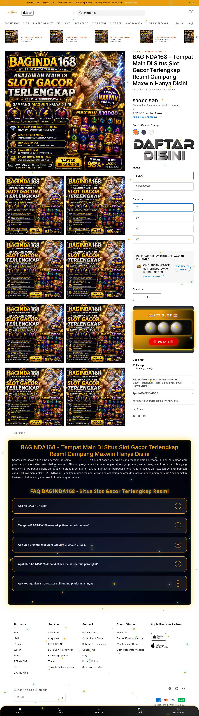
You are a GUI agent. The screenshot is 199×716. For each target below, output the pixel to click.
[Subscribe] (61, 698)
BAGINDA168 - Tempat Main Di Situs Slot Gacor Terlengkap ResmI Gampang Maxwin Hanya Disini (82, 3)
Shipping (151, 105)
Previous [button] (6, 2)
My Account (89, 632)
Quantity (138, 289)
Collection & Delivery (94, 638)
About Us (122, 632)
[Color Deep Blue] (143, 132)
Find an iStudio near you (130, 638)
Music (17, 655)
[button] (12, 23)
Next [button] (192, 2)
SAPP (139, 712)
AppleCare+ (54, 632)
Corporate (54, 638)
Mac (16, 632)
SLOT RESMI (99, 23)
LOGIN (60, 712)
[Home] (12, 12)
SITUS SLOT (64, 23)
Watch (17, 650)
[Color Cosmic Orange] (136, 132)
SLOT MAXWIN (133, 23)
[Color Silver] (151, 132)
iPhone (18, 644)
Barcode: (156, 90)
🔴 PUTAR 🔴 (163, 341)
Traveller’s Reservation (61, 667)
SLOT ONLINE (55, 644)
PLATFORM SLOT (43, 23)
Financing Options (58, 655)
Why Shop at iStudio (128, 644)
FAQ (84, 655)
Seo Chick (180, 705)
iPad (16, 638)
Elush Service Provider (60, 650)
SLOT (26, 23)
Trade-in (53, 661)
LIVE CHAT (178, 712)
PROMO (20, 712)
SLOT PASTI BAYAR (157, 23)
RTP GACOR (20, 661)
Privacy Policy (90, 661)
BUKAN (140, 175)
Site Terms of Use (92, 667)
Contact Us (88, 650)
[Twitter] (140, 416)
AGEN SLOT (81, 23)
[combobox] (111, 13)
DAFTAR (99, 712)
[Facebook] (135, 416)
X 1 (137, 207)
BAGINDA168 (12, 23)
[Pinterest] (145, 416)
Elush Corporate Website (130, 650)
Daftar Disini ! (130, 3)
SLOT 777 (115, 23)
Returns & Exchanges (94, 644)
